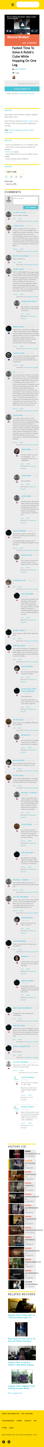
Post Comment (31, 207)
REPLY (20, 219)
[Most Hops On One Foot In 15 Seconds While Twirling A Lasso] (22, 1329)
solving (25, 130)
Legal (11, 1428)
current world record (26, 93)
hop (10, 132)
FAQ (35, 1421)
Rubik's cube (27, 121)
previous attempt (32, 221)
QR (21, 177)
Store (4, 1428)
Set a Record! (27, 1413)
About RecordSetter (10, 1413)
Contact (27, 1421)
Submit (19, 1421)
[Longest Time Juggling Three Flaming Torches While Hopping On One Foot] (22, 1376)
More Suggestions (15, 1393)
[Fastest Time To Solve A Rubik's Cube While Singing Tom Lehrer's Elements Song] (22, 1353)
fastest (11, 130)
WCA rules (10, 152)
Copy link (11, 172)
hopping (18, 130)
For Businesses (8, 1421)
